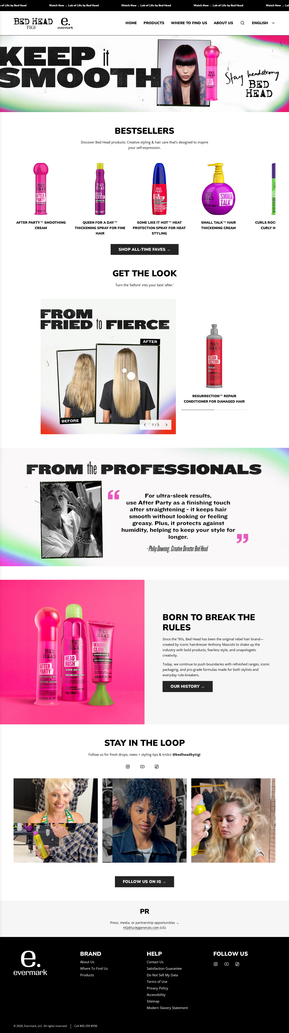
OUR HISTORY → (187, 686)
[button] (18, 199)
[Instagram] (128, 767)
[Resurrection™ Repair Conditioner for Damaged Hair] (214, 356)
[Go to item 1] (131, 376)
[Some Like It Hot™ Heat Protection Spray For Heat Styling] (159, 189)
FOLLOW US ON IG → (144, 881)
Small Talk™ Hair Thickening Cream (218, 225)
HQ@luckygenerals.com (141, 927)
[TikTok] (157, 767)
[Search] (242, 23)
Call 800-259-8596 (85, 1026)
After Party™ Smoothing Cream (41, 225)
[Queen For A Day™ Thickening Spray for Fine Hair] (100, 189)
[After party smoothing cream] (144, 73)
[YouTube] (142, 767)
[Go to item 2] (124, 371)
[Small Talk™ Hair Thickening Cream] (218, 189)
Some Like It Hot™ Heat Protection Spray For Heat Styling (159, 228)
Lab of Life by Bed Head (38, 5)
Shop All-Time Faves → (145, 249)
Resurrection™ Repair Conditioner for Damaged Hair (214, 399)
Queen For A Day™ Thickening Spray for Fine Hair (100, 228)
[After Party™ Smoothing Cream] (41, 189)
